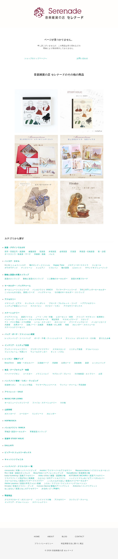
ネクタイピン (36, 306)
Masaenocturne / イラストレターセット (92, 470)
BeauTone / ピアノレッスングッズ (48, 473)
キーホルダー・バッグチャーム (18, 286)
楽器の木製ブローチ (79, 279)
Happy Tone (58, 265)
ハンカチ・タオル (12, 261)
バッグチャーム (44, 292)
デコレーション (92, 349)
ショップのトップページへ (35, 58)
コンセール (96, 265)
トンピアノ (40, 268)
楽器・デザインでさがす (15, 247)
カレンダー (51, 414)
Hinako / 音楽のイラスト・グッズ (19, 486)
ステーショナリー (12, 313)
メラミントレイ (42, 374)
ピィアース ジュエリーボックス (18, 452)
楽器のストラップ (12, 279)
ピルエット (77, 268)
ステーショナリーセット (15, 327)
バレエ (52, 254)
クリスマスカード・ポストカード (19, 500)
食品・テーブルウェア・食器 (17, 370)
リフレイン (53, 268)
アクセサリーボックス (73, 306)
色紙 (67, 325)
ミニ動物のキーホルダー (57, 279)
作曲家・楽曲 (39, 254)
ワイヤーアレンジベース (46, 385)
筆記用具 (55, 319)
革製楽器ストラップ (38, 432)
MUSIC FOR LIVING (14, 399)
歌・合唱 (101, 252)
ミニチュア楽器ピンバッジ (16, 306)
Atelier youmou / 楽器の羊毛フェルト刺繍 (23, 483)
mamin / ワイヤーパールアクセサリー (56, 470)
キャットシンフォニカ (14, 459)
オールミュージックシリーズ (17, 290)
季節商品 (8, 496)
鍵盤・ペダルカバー (25, 363)
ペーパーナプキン (12, 374)
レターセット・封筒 (64, 317)
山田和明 (8, 410)
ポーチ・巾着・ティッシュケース (48, 338)
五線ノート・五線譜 (34, 325)
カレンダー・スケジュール (83, 325)
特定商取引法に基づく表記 (72, 544)
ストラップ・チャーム (78, 500)
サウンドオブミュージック (96, 268)
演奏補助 (78, 363)
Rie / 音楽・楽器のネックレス (17, 473)
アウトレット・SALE (14, 392)
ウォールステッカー (39, 352)
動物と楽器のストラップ (33, 279)
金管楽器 (63, 252)
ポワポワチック (11, 268)
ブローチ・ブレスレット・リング (63, 303)
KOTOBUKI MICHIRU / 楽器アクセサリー (87, 476)
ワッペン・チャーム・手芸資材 (73, 385)
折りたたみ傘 (104, 338)
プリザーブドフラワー (40, 349)
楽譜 (87, 363)
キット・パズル (57, 352)
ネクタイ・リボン (52, 306)
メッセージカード (98, 322)
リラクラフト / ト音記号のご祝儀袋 (19, 478)
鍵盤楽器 (32, 252)
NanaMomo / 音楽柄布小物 (78, 473)
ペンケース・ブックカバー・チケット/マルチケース (26, 319)
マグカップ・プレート (61, 374)
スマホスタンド (59, 349)
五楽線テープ (43, 363)
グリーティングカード (78, 322)
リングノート (37, 414)
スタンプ (84, 319)
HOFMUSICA (10, 421)
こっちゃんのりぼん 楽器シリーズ (20, 292)
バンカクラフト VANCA (42, 290)
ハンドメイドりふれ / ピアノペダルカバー (87, 478)
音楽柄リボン (10, 385)
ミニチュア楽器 (75, 349)
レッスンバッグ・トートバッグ (18, 338)
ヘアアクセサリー (87, 303)
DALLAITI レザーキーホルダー (93, 290)
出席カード (18, 325)
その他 (63, 403)
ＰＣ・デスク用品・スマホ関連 (18, 322)
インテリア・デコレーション (17, 502)
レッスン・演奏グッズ (14, 359)
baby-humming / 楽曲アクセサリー (20, 476)
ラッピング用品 (25, 385)
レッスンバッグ (98, 363)
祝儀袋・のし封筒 (54, 325)
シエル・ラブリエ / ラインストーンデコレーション (65, 483)
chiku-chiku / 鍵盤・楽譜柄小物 (51, 476)
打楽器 (73, 252)
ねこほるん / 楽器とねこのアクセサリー (21, 489)
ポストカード (60, 322)
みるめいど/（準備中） (51, 489)
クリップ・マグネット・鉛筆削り (90, 317)
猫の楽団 (65, 268)
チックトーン (26, 268)
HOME (37, 537)
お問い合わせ (82, 58)
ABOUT (50, 537)
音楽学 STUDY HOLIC (14, 439)
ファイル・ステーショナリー (44, 403)
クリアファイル (11, 317)
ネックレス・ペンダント (35, 303)
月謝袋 (7, 325)
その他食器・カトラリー (85, 374)
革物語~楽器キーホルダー (15, 432)
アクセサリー (10, 299)
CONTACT (79, 537)
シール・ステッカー (42, 322)
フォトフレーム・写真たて (16, 352)
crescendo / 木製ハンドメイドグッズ (20, 470)
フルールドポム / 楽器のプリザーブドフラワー (24, 481)
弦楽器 (42, 252)
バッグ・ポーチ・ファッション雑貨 (20, 334)
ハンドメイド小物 (43, 500)
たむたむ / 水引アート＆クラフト (52, 478)
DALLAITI (9, 446)
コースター (27, 374)
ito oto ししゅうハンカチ (15, 265)
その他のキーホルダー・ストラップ (69, 292)
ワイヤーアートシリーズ (66, 290)
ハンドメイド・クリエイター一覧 (19, 466)
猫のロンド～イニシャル (39, 265)
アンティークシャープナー (16, 349)
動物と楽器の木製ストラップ (17, 275)
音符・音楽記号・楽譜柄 (15, 252)
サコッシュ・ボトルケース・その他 (81, 338)
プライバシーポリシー (44, 544)
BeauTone (9, 363)
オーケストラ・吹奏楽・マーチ (18, 254)
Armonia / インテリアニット (85, 486)
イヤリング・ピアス (13, 303)
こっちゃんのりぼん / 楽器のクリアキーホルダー (67, 481)
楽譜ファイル (26, 317)
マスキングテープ (70, 319)
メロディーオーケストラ (78, 265)
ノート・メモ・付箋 (44, 317)
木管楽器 (52, 252)
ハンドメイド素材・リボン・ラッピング (21, 381)
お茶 (100, 374)
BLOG (64, 537)
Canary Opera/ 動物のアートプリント (53, 486)
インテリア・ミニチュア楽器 (17, 345)
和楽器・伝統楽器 (87, 252)
